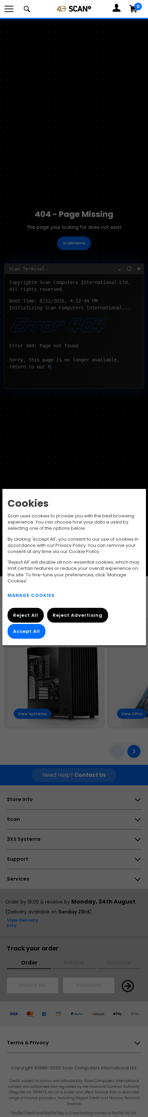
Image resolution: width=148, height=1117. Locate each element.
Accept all (26, 631)
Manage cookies (31, 595)
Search (27, 9)
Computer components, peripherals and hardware (74, 8)
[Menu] (9, 9)
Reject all (25, 615)
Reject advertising (77, 615)
